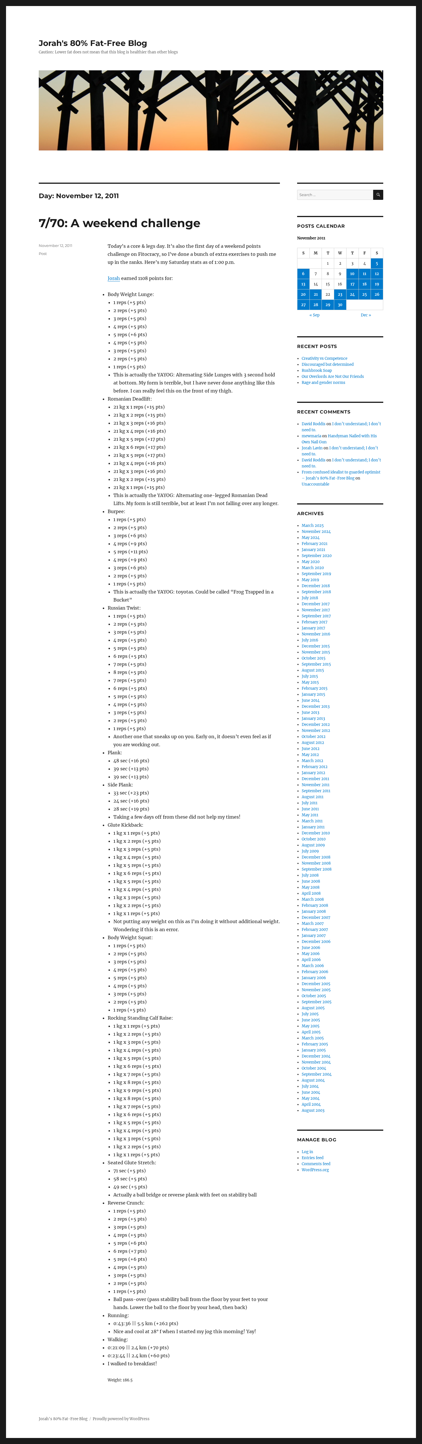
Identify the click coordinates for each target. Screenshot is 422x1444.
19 (377, 284)
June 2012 (311, 748)
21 (316, 294)
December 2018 (316, 585)
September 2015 (316, 664)
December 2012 (316, 724)
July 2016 (310, 640)
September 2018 (316, 591)
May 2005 (311, 1026)
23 (340, 294)
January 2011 (313, 827)
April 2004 (311, 1104)
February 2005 (315, 1044)
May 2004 (311, 1098)
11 (364, 273)
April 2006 (311, 959)
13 (303, 284)
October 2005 (314, 995)
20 (303, 294)
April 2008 (311, 893)
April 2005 (311, 1032)
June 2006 (311, 947)
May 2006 (311, 953)
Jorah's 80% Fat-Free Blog (93, 43)
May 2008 (311, 887)
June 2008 (311, 881)
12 (377, 273)
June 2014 (311, 700)
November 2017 (316, 610)
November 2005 (316, 989)
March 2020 (313, 567)
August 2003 (313, 1110)
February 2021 (315, 543)
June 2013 (310, 712)
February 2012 (315, 766)
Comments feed (316, 1163)
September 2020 (317, 555)
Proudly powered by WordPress (121, 1418)
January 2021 (313, 549)
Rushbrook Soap (317, 370)
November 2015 (316, 652)
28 (315, 304)
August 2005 (313, 1008)
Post (43, 253)
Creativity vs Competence (324, 358)
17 (353, 284)
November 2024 (316, 531)
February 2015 (315, 688)
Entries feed (313, 1157)
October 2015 (314, 658)
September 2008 (317, 869)
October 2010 (314, 839)
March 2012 (312, 760)
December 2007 (316, 917)
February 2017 (315, 622)
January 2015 (313, 694)
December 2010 (316, 833)
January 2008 (314, 911)
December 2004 (316, 1056)
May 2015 (310, 682)
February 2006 (315, 971)
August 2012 (313, 742)
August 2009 (313, 845)
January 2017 (313, 628)
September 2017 (316, 616)
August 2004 (313, 1080)
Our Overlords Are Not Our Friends (333, 376)
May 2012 (310, 754)
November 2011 (316, 784)
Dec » (366, 315)
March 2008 (313, 899)
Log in (307, 1151)
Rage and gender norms (323, 382)
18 (365, 284)
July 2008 (310, 875)
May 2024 (311, 537)
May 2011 (310, 815)
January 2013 (313, 718)
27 (303, 304)
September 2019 (316, 573)
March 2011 (312, 821)
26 (377, 294)
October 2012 (314, 736)
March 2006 (313, 965)
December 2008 (316, 857)
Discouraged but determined (328, 364)
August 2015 (313, 670)
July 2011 (310, 803)
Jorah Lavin (312, 448)
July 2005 (310, 1014)
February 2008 (315, 905)
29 (328, 304)
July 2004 (310, 1086)
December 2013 (316, 706)
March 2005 (313, 1038)
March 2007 (313, 923)
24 (352, 294)
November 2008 (316, 863)
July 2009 (310, 851)
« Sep (314, 315)
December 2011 (315, 778)
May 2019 (310, 579)
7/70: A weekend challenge (119, 223)
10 (352, 273)
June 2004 (311, 1092)
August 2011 (313, 797)
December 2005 (316, 983)
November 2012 (316, 730)
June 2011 (310, 809)
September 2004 (317, 1074)
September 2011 (316, 790)
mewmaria (311, 436)
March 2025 (313, 525)
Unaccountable (315, 484)
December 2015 (316, 646)
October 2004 (314, 1068)
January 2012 (313, 772)
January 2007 (314, 935)
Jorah (114, 278)
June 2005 (311, 1020)
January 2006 (314, 977)
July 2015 (310, 676)
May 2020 (311, 561)
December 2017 (316, 604)
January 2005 (314, 1050)
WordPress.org (315, 1169)
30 (340, 304)
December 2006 (316, 941)
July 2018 (310, 598)
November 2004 (316, 1062)
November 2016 (316, 634)
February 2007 (315, 929)
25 (364, 294)
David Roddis (314, 424)
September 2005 (317, 1002)
